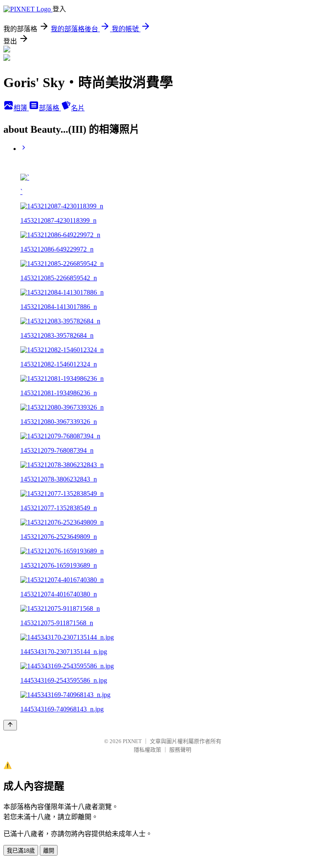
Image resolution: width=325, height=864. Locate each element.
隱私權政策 (147, 749)
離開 (48, 851)
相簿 (21, 108)
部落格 (50, 108)
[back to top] (10, 725)
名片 (78, 108)
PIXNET (132, 741)
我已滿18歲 (21, 851)
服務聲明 (180, 749)
